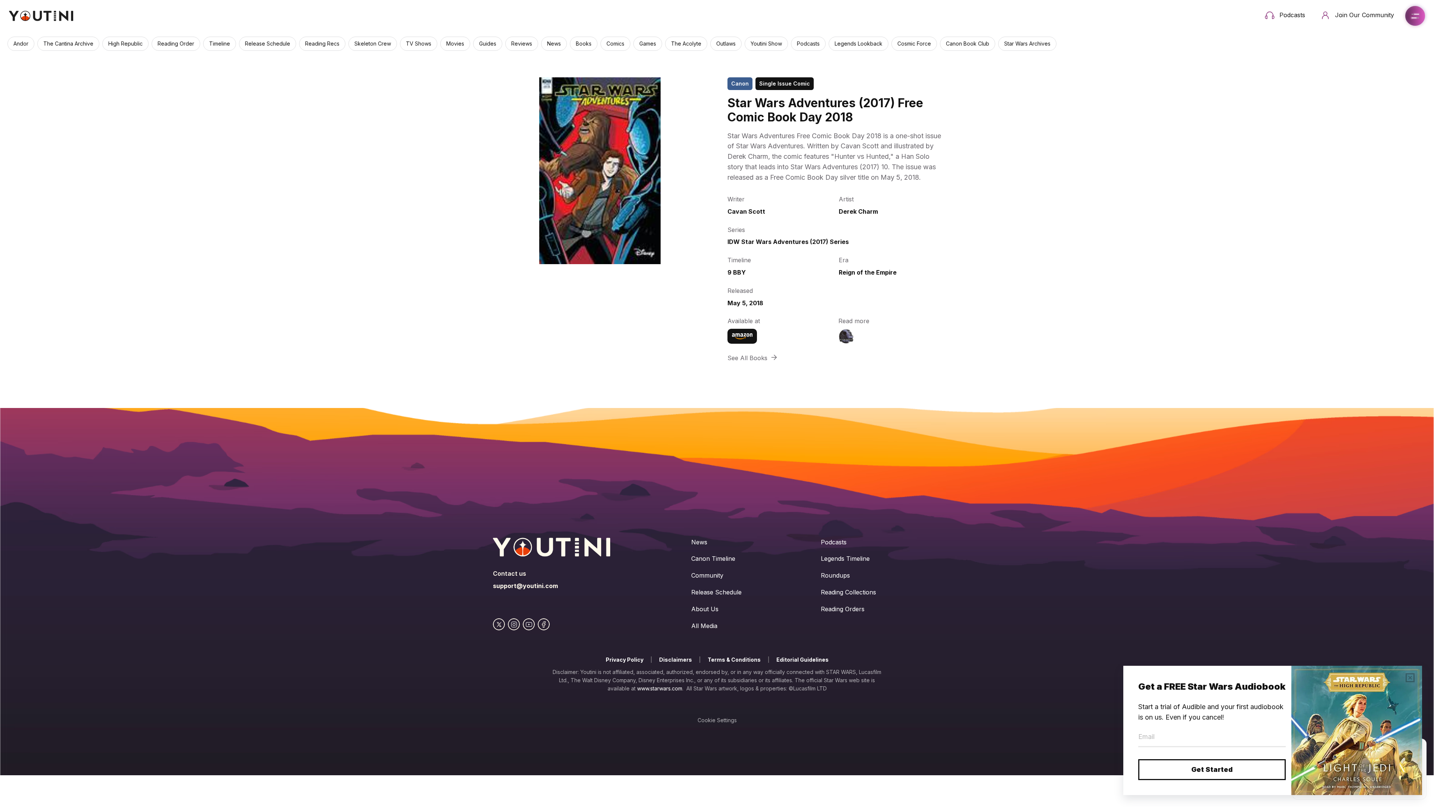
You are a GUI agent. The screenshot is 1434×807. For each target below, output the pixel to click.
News (699, 542)
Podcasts (834, 542)
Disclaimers (675, 659)
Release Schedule (716, 592)
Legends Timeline (845, 558)
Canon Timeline (713, 558)
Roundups (835, 575)
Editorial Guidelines (802, 659)
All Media (704, 626)
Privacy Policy (624, 659)
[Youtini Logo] (41, 16)
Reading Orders (843, 609)
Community (707, 575)
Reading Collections (848, 592)
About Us (704, 609)
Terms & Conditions (734, 659)
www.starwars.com (659, 688)
